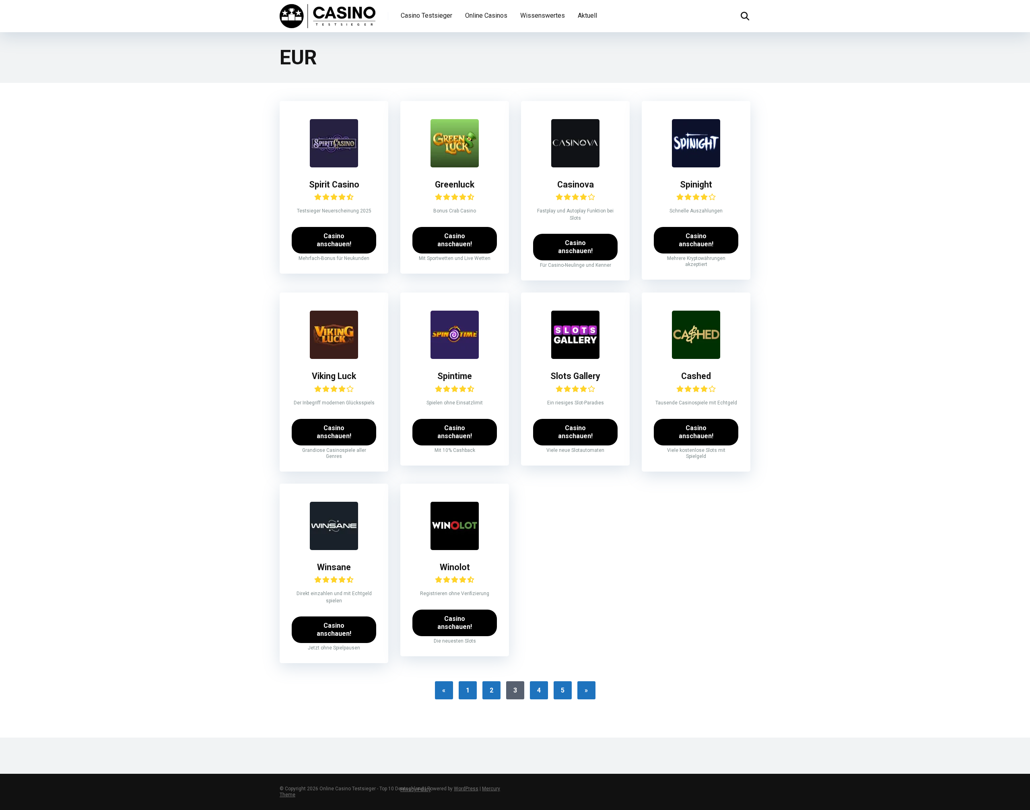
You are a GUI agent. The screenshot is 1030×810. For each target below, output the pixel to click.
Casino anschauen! (334, 240)
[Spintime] (455, 357)
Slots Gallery (575, 376)
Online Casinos (486, 15)
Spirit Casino (334, 184)
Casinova (575, 184)
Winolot (455, 567)
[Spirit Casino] (334, 165)
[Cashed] (696, 357)
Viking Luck (334, 376)
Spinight (696, 184)
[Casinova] (575, 165)
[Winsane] (334, 548)
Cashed (696, 376)
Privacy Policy (415, 789)
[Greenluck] (455, 165)
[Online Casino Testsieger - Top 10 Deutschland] (327, 15)
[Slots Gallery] (575, 357)
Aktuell (587, 15)
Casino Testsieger (426, 15)
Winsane (334, 567)
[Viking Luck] (334, 357)
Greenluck (454, 184)
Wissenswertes (542, 15)
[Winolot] (455, 548)
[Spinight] (696, 165)
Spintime (454, 376)
